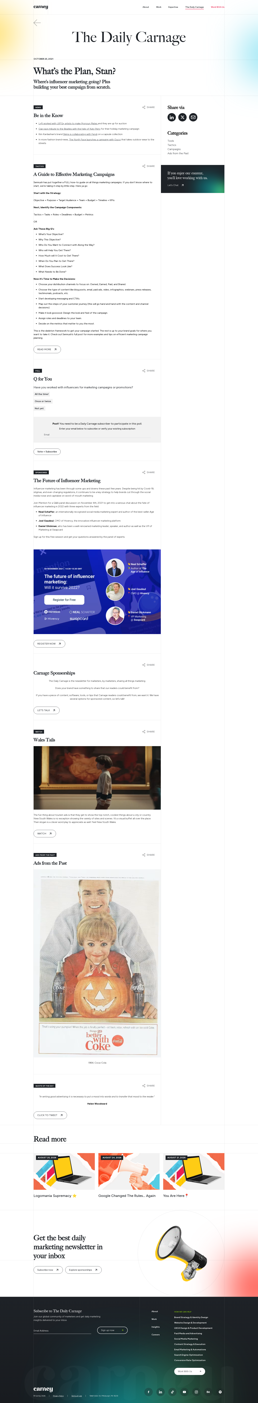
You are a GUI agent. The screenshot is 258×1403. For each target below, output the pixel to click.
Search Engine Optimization (188, 1355)
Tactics (172, 145)
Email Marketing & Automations (190, 1349)
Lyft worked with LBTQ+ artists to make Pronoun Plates (68, 123)
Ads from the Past (178, 153)
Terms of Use (76, 1396)
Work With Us (217, 7)
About (146, 7)
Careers (156, 1334)
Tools (171, 140)
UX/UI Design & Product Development (193, 1328)
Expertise (173, 7)
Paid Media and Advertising (188, 1333)
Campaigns (174, 149)
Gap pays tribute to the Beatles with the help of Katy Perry (69, 128)
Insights (156, 1327)
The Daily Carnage (194, 7)
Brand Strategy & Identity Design (191, 1317)
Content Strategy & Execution (189, 1344)
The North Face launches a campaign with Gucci (95, 139)
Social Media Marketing (186, 1339)
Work (158, 7)
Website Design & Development (190, 1322)
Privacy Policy (58, 1396)
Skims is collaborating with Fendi (80, 134)
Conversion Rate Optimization (189, 1360)
